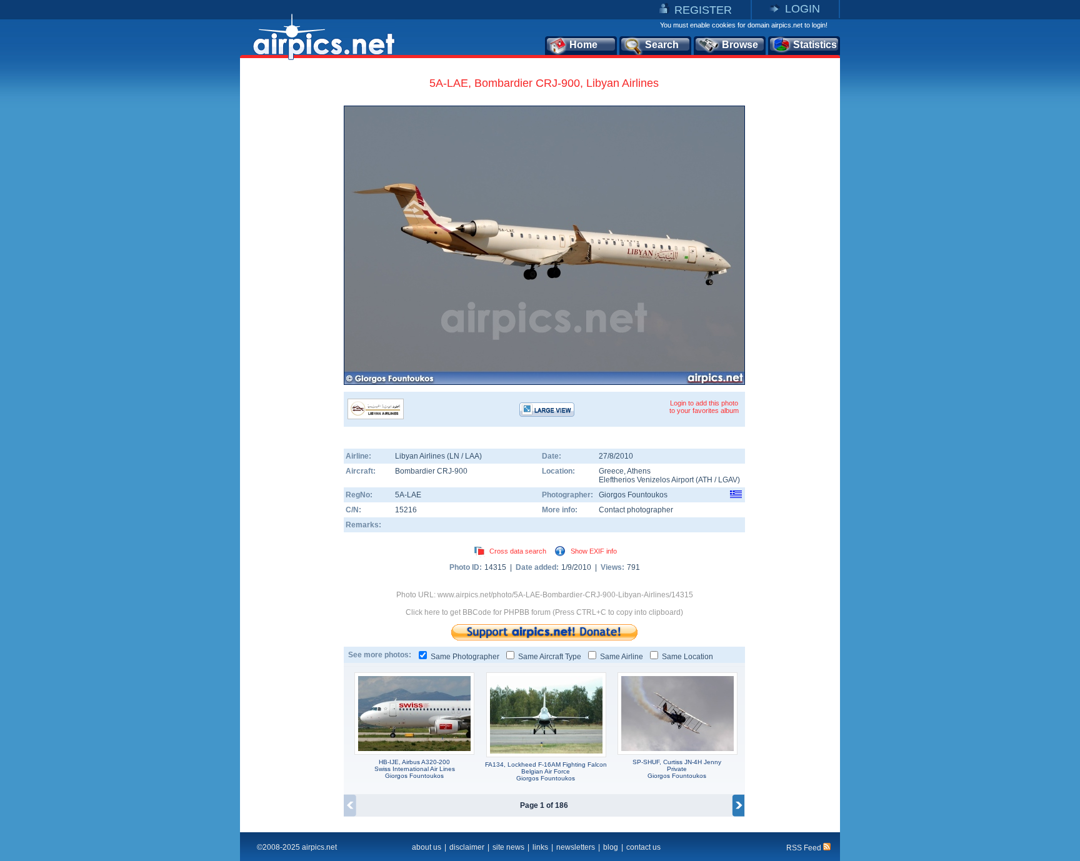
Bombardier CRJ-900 (431, 471)
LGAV (728, 479)
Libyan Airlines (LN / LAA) (438, 456)
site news (508, 847)
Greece (611, 471)
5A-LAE (408, 494)
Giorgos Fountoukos (633, 494)
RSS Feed (804, 848)
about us (426, 847)
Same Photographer (465, 656)
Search (662, 44)
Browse (740, 44)
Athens (639, 471)
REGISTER (703, 10)
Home (583, 44)
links (540, 847)
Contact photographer (636, 509)
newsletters (575, 847)
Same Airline (621, 656)
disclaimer (466, 847)
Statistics (815, 44)
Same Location (687, 656)
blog (610, 847)
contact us (643, 847)
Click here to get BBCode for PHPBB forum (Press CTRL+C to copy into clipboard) (544, 612)
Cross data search (517, 551)
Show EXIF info (594, 551)
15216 (406, 509)
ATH (705, 479)
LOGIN (802, 8)
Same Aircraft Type (549, 656)
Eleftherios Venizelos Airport (646, 479)
